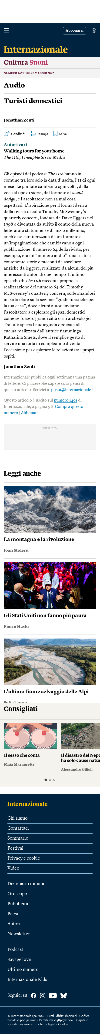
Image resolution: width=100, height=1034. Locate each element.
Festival (15, 848)
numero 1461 (65, 400)
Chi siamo (17, 818)
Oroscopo (17, 894)
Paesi (12, 914)
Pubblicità (17, 904)
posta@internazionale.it (73, 390)
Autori (13, 924)
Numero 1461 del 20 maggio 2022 (29, 73)
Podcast (15, 949)
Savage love (19, 959)
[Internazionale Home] (28, 803)
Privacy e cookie (23, 858)
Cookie (63, 1024)
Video (13, 868)
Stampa (43, 134)
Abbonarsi (74, 31)
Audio (14, 85)
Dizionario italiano (26, 884)
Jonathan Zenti (19, 120)
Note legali (48, 1024)
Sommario (17, 838)
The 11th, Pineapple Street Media (34, 157)
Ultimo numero (23, 969)
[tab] (45, 779)
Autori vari (15, 145)
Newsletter (18, 934)
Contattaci (18, 828)
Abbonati (29, 413)
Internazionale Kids (27, 979)
